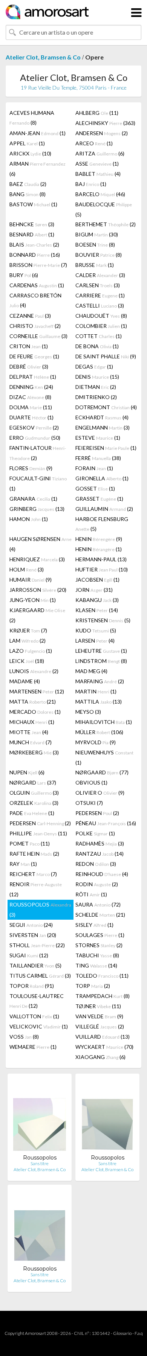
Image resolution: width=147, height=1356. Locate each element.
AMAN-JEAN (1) (37, 133)
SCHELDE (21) (100, 914)
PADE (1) (31, 813)
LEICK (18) (26, 661)
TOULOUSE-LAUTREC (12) (36, 1001)
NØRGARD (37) (32, 782)
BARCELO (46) (100, 194)
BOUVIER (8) (98, 254)
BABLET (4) (98, 174)
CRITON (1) (28, 346)
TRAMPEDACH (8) (102, 996)
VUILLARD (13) (102, 1036)
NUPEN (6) (26, 772)
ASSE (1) (97, 163)
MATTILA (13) (98, 701)
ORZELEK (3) (33, 803)
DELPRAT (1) (32, 376)
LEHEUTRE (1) (101, 651)
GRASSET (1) (99, 498)
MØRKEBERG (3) (34, 752)
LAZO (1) (30, 651)
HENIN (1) (98, 549)
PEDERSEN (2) (97, 813)
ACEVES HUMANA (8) (31, 118)
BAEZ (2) (27, 184)
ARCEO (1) (94, 143)
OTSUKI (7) (89, 803)
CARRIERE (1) (100, 295)
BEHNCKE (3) (31, 224)
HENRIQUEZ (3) (37, 559)
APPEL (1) (27, 143)
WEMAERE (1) (33, 1047)
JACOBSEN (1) (97, 579)
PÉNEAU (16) (105, 823)
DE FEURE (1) (34, 356)
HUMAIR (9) (30, 579)
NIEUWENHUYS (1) (104, 757)
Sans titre (40, 1163)
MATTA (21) (32, 701)
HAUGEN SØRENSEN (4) (40, 544)
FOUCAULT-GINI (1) (38, 483)
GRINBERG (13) (36, 509)
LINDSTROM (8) (101, 661)
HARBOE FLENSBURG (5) (101, 524)
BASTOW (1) (33, 204)
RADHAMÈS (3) (99, 843)
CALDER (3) (100, 275)
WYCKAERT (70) (104, 1047)
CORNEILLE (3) (38, 336)
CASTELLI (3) (99, 305)
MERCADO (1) (35, 711)
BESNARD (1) (31, 234)
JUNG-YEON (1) (32, 600)
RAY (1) (23, 864)
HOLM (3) (26, 569)
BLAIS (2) (34, 244)
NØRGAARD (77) (102, 772)
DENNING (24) (31, 387)
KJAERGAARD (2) (37, 615)
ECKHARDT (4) (102, 417)
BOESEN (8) (95, 244)
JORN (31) (94, 590)
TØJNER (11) (98, 1006)
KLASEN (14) (96, 610)
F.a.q (139, 1333)
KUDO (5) (95, 630)
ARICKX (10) (30, 153)
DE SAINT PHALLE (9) (105, 356)
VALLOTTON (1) (34, 1016)
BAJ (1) (90, 184)
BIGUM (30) (96, 234)
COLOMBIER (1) (101, 326)
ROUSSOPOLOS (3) (40, 909)
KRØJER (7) (28, 630)
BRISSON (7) (38, 265)
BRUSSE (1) (94, 265)
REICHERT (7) (33, 874)
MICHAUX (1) (31, 722)
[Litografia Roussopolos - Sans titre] (39, 1116)
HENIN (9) (98, 539)
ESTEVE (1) (97, 437)
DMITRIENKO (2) (96, 397)
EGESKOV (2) (34, 427)
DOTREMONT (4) (106, 407)
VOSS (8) (24, 1036)
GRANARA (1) (33, 498)
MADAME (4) (24, 681)
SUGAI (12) (28, 955)
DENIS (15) (97, 376)
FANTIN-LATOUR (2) (37, 453)
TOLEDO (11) (102, 975)
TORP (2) (92, 986)
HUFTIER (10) (101, 569)
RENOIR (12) (35, 889)
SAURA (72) (98, 904)
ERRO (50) (34, 437)
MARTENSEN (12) (36, 691)
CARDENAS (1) (36, 285)
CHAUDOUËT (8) (101, 315)
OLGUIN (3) (34, 792)
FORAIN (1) (94, 468)
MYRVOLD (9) (95, 742)
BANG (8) (27, 194)
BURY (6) (23, 275)
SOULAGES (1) (99, 935)
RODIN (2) (96, 884)
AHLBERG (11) (96, 113)
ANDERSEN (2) (101, 133)
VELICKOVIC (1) (38, 1026)
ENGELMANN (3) (102, 427)
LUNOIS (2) (33, 671)
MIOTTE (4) (28, 732)
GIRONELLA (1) (102, 478)
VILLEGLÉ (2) (99, 1026)
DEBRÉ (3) (28, 366)
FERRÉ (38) (98, 458)
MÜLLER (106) (99, 732)
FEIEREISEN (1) (105, 448)
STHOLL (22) (37, 945)
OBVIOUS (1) (91, 782)
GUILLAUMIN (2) (104, 509)
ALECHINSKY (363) (105, 123)
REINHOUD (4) (101, 874)
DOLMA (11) (30, 407)
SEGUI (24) (31, 925)
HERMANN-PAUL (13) (101, 559)
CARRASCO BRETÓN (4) (35, 300)
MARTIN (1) (95, 691)
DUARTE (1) (31, 417)
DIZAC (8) (30, 397)
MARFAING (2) (99, 681)
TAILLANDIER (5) (35, 965)
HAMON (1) (28, 519)
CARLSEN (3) (97, 285)
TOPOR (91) (31, 986)
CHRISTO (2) (35, 326)
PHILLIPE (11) (38, 833)
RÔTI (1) (91, 894)
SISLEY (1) (94, 925)
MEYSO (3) (88, 711)
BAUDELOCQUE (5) (103, 209)
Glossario (122, 1333)
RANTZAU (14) (99, 853)
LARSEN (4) (95, 640)
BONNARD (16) (34, 254)
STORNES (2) (98, 945)
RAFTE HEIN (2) (34, 853)
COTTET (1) (98, 336)
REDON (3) (95, 864)
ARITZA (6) (99, 153)
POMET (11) (29, 843)
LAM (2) (27, 640)
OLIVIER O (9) (99, 792)
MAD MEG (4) (91, 671)
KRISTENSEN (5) (102, 620)
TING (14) (96, 965)
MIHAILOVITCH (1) (103, 722)
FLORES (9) (30, 468)
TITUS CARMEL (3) (40, 975)
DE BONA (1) (97, 346)
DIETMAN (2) (95, 387)
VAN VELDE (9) (99, 1016)
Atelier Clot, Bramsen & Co (43, 57)
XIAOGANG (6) (100, 1057)
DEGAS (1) (94, 366)
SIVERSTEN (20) (32, 935)
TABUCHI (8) (97, 955)
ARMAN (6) (37, 168)
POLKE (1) (95, 833)
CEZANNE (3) (30, 315)
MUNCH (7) (30, 742)
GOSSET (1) (95, 488)
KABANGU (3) (97, 600)
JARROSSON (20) (37, 590)
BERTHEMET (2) (105, 224)
